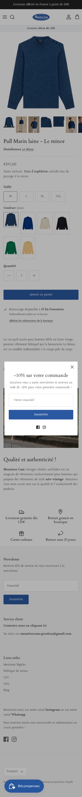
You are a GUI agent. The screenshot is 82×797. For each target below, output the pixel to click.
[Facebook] (38, 427)
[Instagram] (44, 427)
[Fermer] (72, 367)
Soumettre (41, 414)
